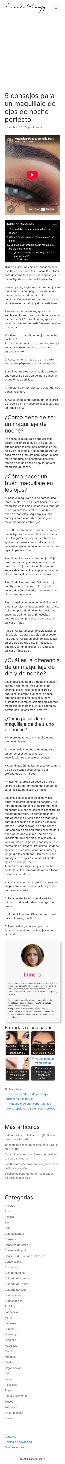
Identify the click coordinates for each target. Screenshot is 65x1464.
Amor (8, 1211)
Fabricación (12, 1312)
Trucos (9, 1401)
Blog (7, 1222)
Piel (7, 1373)
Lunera (25, 259)
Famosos (10, 1323)
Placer (9, 1379)
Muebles (10, 1356)
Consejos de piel (15, 1250)
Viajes (8, 1418)
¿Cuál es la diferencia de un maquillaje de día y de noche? (31, 246)
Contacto (10, 1436)
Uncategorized (14, 1412)
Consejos (10, 1239)
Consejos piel (13, 1261)
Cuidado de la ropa (17, 1278)
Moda (8, 1351)
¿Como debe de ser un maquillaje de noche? (30, 231)
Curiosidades (13, 1295)
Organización (13, 1368)
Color (8, 1228)
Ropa (8, 1390)
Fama (8, 1317)
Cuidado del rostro (16, 1284)
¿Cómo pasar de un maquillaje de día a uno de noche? (34, 254)
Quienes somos (14, 1447)
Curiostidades (13, 1300)
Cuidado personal (16, 1289)
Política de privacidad (18, 1442)
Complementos (14, 1233)
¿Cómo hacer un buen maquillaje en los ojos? (31, 238)
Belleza (9, 1216)
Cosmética (11, 1267)
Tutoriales (11, 1407)
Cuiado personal (15, 1272)
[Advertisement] (32, 49)
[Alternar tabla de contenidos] (53, 224)
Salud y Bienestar (16, 1395)
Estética (10, 1306)
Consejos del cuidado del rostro (25, 1256)
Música (9, 1362)
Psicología (11, 1384)
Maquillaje (15, 1089)
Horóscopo (11, 1334)
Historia (10, 1328)
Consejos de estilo (16, 1244)
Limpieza (10, 1340)
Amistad (10, 1205)
